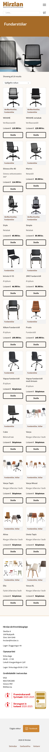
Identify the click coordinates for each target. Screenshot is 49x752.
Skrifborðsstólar (10, 109)
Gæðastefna (25, 746)
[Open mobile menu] (44, 5)
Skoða (13, 135)
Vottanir (36, 746)
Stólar (40, 426)
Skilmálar (13, 746)
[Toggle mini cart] (44, 12)
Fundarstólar (9, 112)
